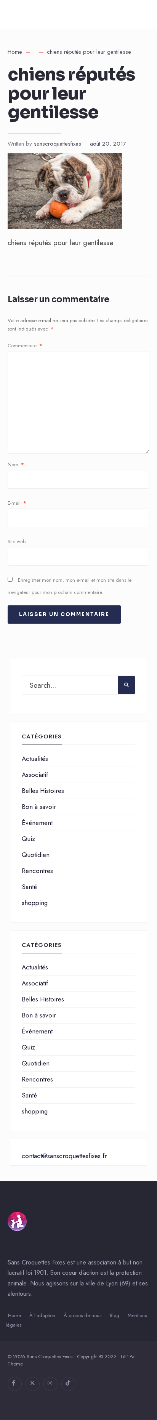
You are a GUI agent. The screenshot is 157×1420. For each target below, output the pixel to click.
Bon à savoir (39, 806)
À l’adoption (42, 1315)
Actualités (35, 758)
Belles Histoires (43, 790)
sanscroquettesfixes (57, 144)
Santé (29, 886)
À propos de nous (82, 1315)
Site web (17, 541)
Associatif (35, 774)
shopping (35, 902)
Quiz (28, 838)
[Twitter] (33, 1384)
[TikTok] (68, 1384)
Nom (16, 464)
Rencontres (37, 870)
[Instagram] (50, 1384)
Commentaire (25, 345)
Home (15, 52)
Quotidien (36, 854)
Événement (37, 822)
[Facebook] (15, 1384)
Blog (114, 1315)
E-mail (17, 503)
